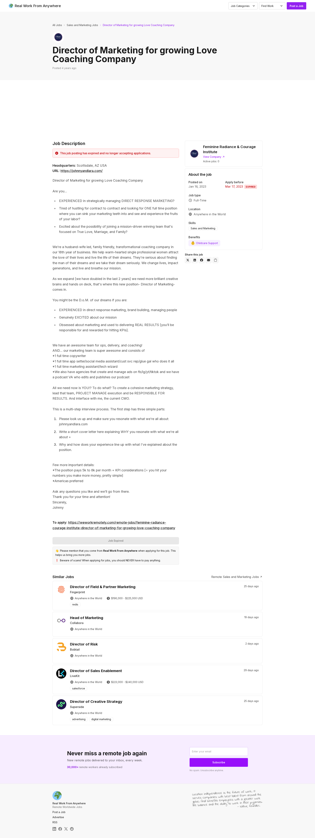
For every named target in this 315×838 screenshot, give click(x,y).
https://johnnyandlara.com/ (82, 171)
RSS (54, 822)
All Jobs (57, 25)
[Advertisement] (157, 107)
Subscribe (218, 762)
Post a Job (296, 5)
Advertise (58, 817)
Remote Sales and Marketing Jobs (235, 577)
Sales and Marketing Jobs (82, 25)
